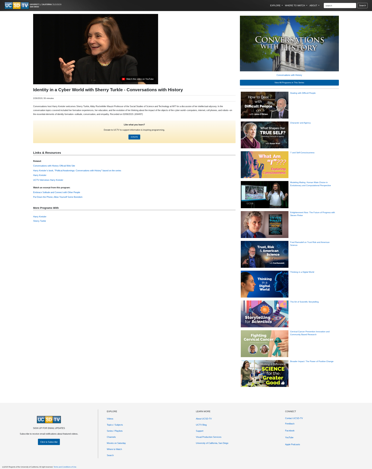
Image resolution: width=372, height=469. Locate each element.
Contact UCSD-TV (294, 418)
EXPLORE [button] (275, 5)
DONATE (134, 137)
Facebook (290, 430)
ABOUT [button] (314, 5)
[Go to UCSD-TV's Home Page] (33, 5)
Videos (110, 418)
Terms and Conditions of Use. (65, 467)
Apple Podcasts (292, 444)
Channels (111, 437)
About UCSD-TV (204, 418)
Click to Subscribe (49, 442)
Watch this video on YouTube (138, 80)
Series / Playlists (115, 431)
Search (362, 5)
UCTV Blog (201, 425)
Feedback (290, 423)
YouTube (289, 437)
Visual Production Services (208, 437)
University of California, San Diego (212, 443)
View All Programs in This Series (289, 83)
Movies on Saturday (116, 443)
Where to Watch (114, 449)
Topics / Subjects (115, 425)
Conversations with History (289, 75)
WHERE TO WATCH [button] (295, 5)
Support (199, 431)
